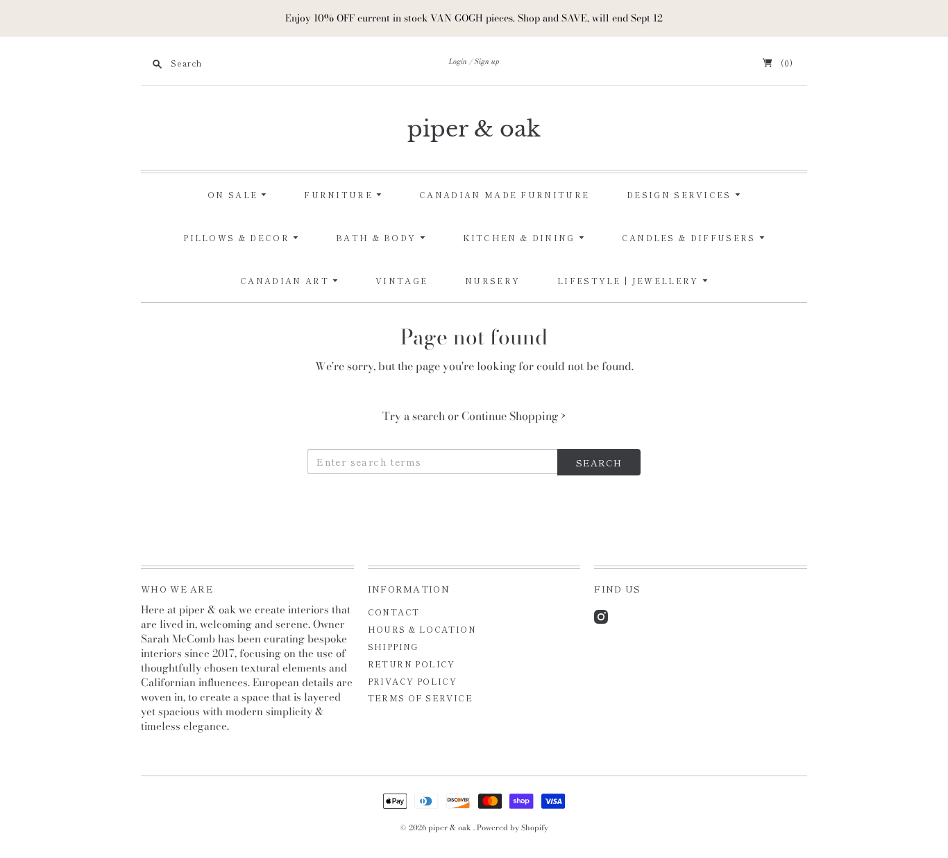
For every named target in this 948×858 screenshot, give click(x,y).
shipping (393, 646)
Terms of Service (420, 697)
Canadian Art (286, 280)
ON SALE (234, 194)
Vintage (401, 280)
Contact (394, 612)
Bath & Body (378, 237)
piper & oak (474, 129)
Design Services (681, 194)
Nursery (492, 280)
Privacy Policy (412, 681)
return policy (411, 663)
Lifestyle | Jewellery (629, 280)
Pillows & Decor (238, 237)
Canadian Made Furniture (504, 194)
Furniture (340, 194)
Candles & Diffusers (690, 237)
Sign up (487, 61)
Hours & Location (422, 629)
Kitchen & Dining (521, 237)
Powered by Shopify (512, 827)
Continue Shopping (514, 416)
